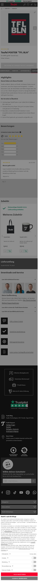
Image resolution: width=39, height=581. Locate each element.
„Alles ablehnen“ (8, 531)
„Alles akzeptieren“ (5, 537)
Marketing (5, 562)
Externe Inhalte (6, 570)
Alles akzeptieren (19, 574)
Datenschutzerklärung (24, 548)
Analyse (4, 558)
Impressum (3, 550)
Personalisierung (6, 566)
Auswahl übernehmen (19, 578)
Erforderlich (5, 554)
